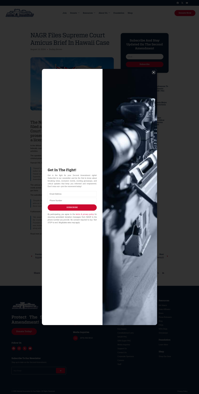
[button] (153, 72)
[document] (99, 197)
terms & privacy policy (85, 214)
